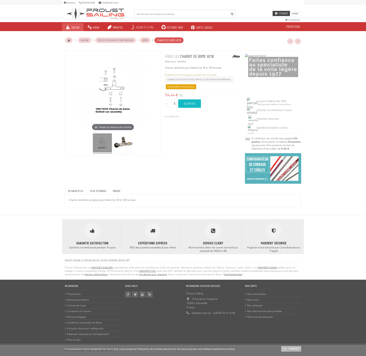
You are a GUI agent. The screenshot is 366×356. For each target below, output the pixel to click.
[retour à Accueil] (69, 40)
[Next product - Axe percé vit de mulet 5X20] (298, 41)
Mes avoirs (253, 299)
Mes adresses (255, 305)
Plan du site (73, 339)
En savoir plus (75, 190)
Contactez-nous (76, 305)
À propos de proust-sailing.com (85, 328)
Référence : (171, 61)
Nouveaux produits (78, 299)
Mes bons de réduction (260, 316)
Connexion (294, 19)
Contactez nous (233, 274)
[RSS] (150, 294)
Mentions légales (76, 316)
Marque (116, 190)
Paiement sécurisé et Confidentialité (88, 334)
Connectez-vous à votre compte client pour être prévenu (199, 79)
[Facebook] (128, 294)
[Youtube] (142, 294)
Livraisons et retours (79, 311)
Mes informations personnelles (264, 311)
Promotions (74, 294)
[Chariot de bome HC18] (102, 143)
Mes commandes (256, 294)
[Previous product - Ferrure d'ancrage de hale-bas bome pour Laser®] (290, 41)
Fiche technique (98, 190)
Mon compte (251, 286)
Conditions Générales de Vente (84, 322)
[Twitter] (135, 294)
